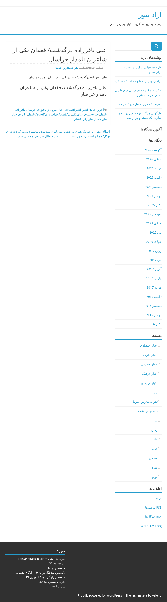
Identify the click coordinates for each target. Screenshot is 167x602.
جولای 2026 (154, 159)
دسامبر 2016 (153, 306)
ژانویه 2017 (154, 296)
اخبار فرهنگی (149, 373)
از (48, 110)
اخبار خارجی (150, 355)
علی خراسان (19, 114)
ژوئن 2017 (154, 251)
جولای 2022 (154, 223)
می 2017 (155, 260)
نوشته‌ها (153, 507)
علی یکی (87, 119)
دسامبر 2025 (153, 187)
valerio (157, 595)
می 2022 (155, 232)
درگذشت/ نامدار (37, 114)
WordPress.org (151, 526)
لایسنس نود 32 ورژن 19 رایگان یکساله (40, 572)
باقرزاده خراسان (36, 110)
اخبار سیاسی (149, 364)
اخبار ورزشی (149, 383)
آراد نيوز (150, 14)
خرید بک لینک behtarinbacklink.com (41, 559)
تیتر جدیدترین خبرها (66, 68)
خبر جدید (93, 114)
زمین (154, 430)
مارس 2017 (154, 278)
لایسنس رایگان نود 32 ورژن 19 (45, 577)
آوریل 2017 (154, 269)
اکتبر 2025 (155, 205)
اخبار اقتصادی (73, 110)
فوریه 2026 (154, 168)
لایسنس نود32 (56, 568)
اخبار (85, 110)
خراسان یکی (79, 114)
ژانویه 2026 (154, 177)
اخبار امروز (57, 110)
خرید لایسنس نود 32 (52, 582)
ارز (156, 392)
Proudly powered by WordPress (100, 595)
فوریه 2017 (154, 287)
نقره (155, 467)
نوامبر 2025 (154, 196)
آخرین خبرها (96, 110)
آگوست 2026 (153, 150)
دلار (155, 420)
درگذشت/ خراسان (59, 114)
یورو (155, 477)
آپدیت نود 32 (57, 563)
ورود (159, 498)
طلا (156, 439)
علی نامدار (100, 119)
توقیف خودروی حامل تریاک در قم (140, 104)
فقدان (77, 119)
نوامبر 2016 (154, 315)
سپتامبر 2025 (153, 214)
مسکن (153, 458)
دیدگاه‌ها (153, 517)
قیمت (154, 448)
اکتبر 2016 (155, 324)
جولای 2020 (154, 241)
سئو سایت (58, 586)
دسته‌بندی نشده (148, 411)
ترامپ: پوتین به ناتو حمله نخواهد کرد (138, 81)
